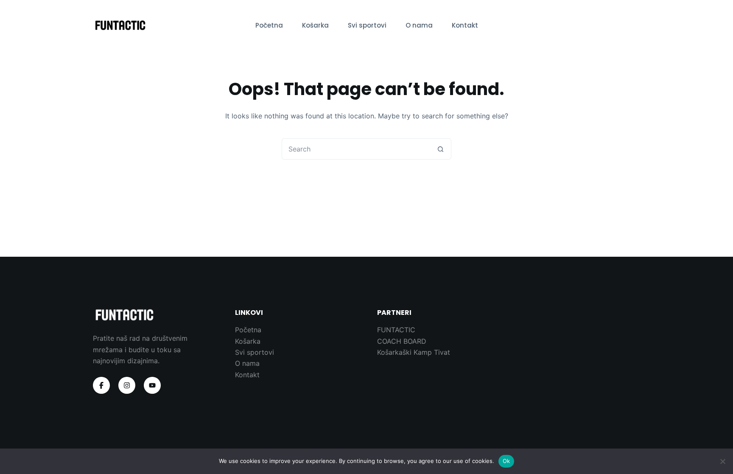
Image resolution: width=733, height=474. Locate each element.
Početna (269, 25)
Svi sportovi (367, 25)
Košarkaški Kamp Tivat (413, 352)
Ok (506, 460)
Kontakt (465, 25)
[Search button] (440, 149)
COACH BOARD (401, 341)
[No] (722, 461)
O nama (419, 25)
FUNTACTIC (396, 329)
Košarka (315, 25)
